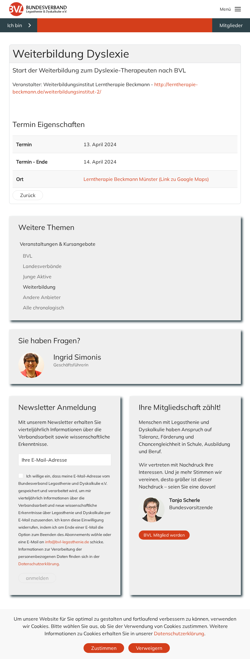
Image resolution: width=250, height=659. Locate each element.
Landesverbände (42, 266)
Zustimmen (103, 648)
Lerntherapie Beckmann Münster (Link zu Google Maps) (146, 179)
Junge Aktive (37, 276)
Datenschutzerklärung (38, 563)
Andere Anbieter (42, 297)
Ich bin (14, 25)
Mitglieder (231, 25)
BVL (27, 256)
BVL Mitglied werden (164, 535)
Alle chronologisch (43, 308)
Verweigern (149, 648)
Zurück (27, 195)
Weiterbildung (39, 287)
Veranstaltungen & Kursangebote (57, 244)
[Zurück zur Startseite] (38, 9)
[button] (230, 9)
